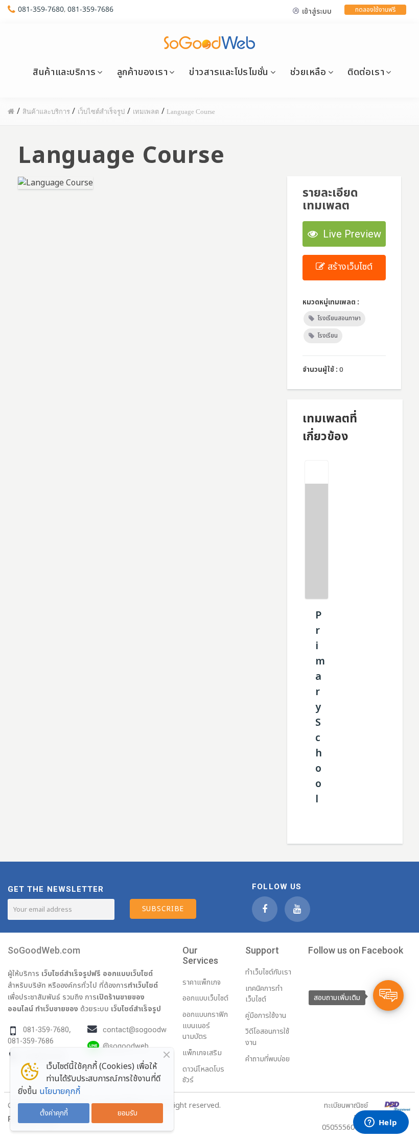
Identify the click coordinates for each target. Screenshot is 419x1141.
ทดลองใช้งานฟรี (375, 9)
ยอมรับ (127, 1113)
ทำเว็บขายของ (56, 1009)
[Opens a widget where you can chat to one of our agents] (381, 1123)
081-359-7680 (41, 9)
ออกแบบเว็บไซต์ (128, 973)
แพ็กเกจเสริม (202, 1053)
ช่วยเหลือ (308, 72)
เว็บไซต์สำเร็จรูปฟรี (71, 973)
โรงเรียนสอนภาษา (339, 318)
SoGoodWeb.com (44, 950)
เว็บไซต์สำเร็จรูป (136, 1009)
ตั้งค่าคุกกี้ (54, 1113)
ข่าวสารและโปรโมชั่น (229, 72)
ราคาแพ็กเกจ (201, 982)
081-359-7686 (90, 9)
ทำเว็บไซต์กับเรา (268, 972)
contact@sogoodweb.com (147, 1030)
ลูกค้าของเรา (142, 72)
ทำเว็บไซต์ (143, 985)
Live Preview (349, 234)
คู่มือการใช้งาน (265, 1015)
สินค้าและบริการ (64, 72)
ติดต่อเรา (365, 72)
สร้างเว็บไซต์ (349, 267)
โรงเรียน (327, 335)
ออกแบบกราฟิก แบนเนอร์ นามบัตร (205, 1025)
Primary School (320, 707)
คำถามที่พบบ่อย (267, 1059)
